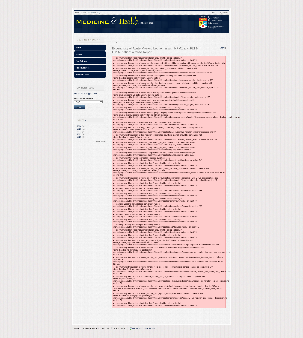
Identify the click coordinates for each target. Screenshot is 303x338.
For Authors (81, 61)
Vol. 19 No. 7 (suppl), (85, 94)
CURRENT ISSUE (85, 87)
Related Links (82, 74)
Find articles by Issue (83, 98)
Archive (106, 328)
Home (214, 12)
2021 (79, 134)
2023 (79, 129)
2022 (79, 132)
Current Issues (90, 328)
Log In (91, 12)
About (78, 47)
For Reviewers (82, 68)
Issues (79, 54)
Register (100, 12)
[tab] (90, 48)
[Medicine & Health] (153, 28)
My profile (224, 12)
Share (222, 48)
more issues (101, 141)
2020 (79, 137)
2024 (79, 126)
